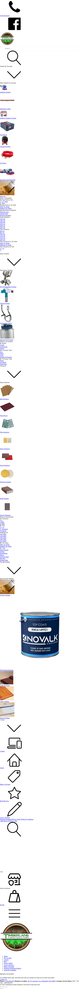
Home (6, 956)
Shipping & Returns (6, 819)
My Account (7, 958)
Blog (5, 961)
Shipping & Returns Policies (12, 968)
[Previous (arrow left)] (1, 988)
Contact (6, 960)
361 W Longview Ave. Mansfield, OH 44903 (41, 981)
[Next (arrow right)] (2, 988)
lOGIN (2, 905)
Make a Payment (9, 966)
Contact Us (3, 979)
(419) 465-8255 (10, 981)
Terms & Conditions (27, 819)
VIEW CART (13, 821)
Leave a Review (9, 965)
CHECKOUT (4, 821)
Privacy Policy (16, 819)
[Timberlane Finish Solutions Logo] (7, 45)
